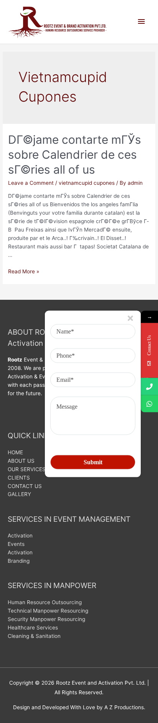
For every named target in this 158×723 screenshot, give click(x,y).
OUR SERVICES (27, 469)
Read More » (23, 271)
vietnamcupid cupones (87, 183)
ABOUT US (21, 461)
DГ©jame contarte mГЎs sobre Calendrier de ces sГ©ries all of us (74, 154)
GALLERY (19, 494)
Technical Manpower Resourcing (48, 611)
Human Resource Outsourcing (45, 602)
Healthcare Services (33, 627)
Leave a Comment (31, 183)
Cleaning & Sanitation (34, 636)
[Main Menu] (141, 21)
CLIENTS (19, 478)
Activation (20, 535)
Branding (19, 561)
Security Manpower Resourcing (46, 619)
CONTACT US (25, 486)
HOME (15, 452)
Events (16, 544)
